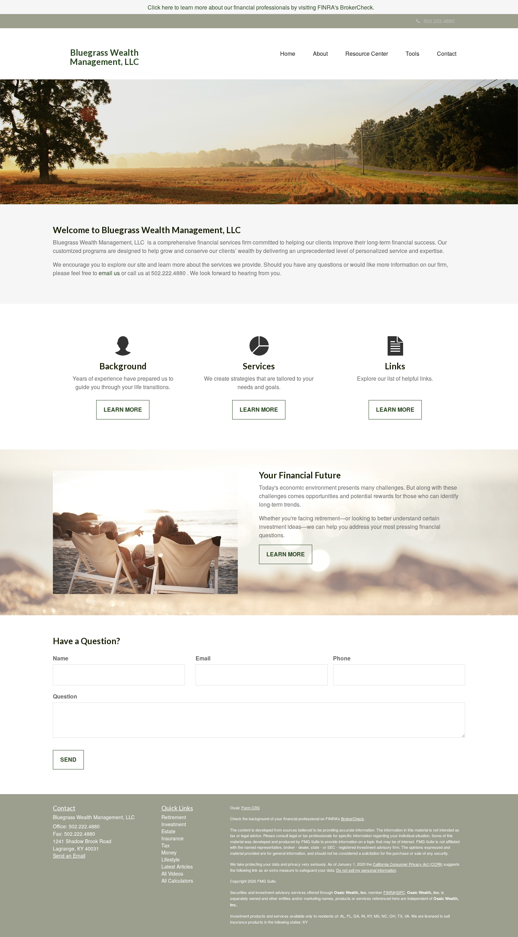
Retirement (173, 817)
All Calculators (177, 880)
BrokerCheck (352, 818)
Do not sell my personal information (366, 870)
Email (203, 658)
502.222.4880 (439, 20)
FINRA (389, 892)
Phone (342, 658)
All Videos (172, 873)
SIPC (400, 892)
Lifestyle (170, 859)
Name (60, 658)
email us (109, 273)
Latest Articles (177, 866)
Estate (168, 831)
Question (65, 696)
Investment (173, 824)
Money (169, 852)
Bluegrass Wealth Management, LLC (104, 57)
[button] (320, 53)
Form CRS (250, 807)
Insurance (172, 838)
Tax (165, 845)
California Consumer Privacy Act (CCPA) (408, 864)
